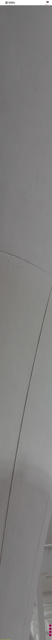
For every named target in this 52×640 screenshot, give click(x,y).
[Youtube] (50, 628)
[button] (47, 2)
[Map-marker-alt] (50, 632)
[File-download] (50, 635)
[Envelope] (50, 625)
